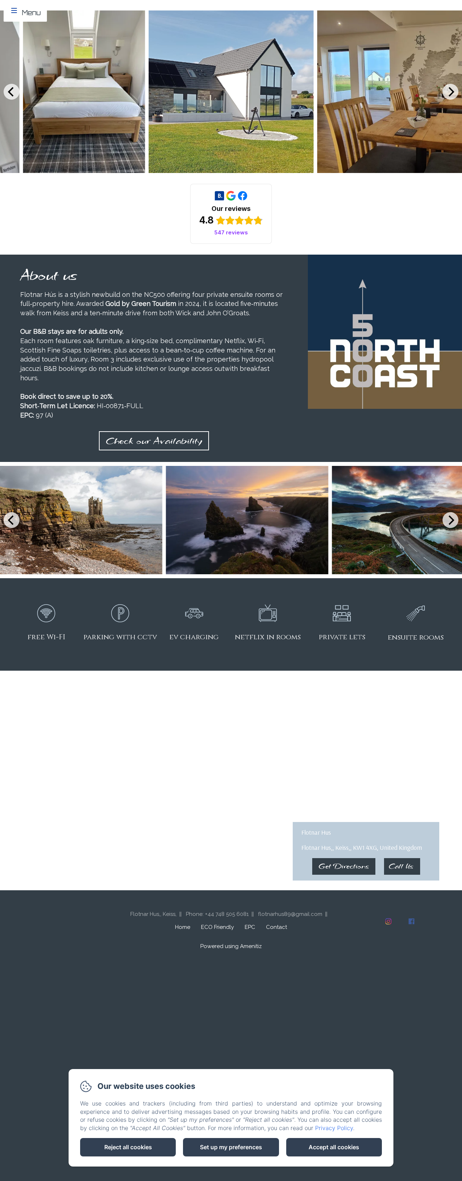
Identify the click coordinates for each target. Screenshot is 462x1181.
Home (182, 927)
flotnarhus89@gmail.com (290, 914)
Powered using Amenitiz (231, 946)
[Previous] (11, 92)
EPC (250, 927)
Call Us (400, 866)
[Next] (450, 92)
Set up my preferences (231, 1147)
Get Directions (344, 866)
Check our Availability (153, 440)
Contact (276, 927)
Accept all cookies (334, 1147)
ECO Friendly (217, 927)
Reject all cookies (128, 1147)
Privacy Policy (334, 1128)
